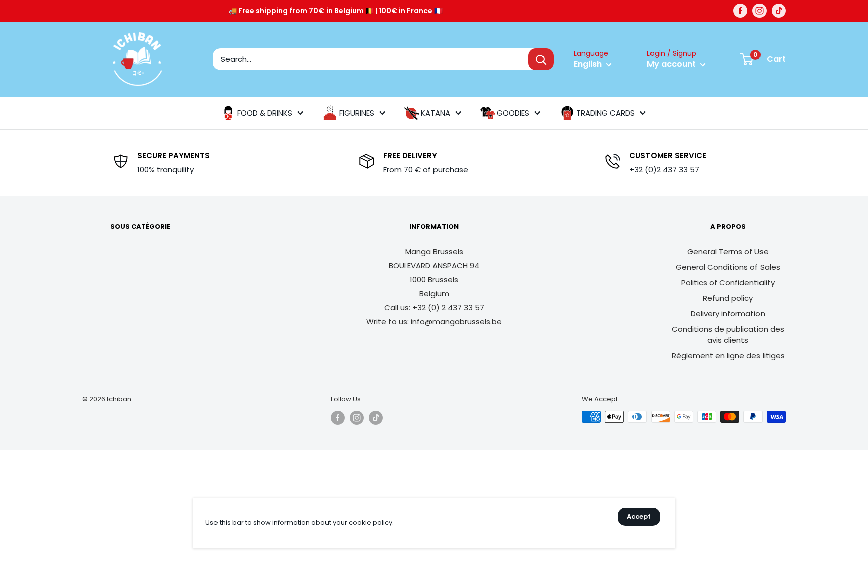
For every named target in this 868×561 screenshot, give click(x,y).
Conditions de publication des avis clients (728, 334)
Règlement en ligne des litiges (728, 355)
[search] (370, 59)
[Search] (541, 59)
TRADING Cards (605, 112)
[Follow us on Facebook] (740, 11)
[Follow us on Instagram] (759, 11)
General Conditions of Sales (728, 267)
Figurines (356, 112)
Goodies (513, 112)
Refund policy (728, 298)
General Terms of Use (728, 251)
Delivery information (728, 313)
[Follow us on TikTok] (779, 11)
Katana (435, 112)
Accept (639, 516)
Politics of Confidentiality (728, 282)
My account (672, 64)
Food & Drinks (264, 112)
